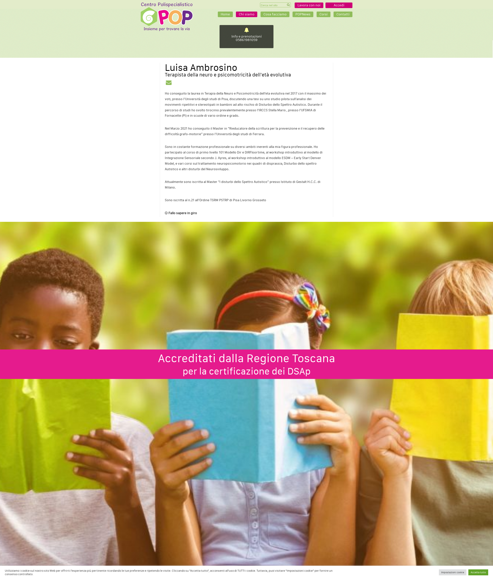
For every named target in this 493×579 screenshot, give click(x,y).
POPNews (302, 14)
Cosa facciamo (275, 14)
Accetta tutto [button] (478, 572)
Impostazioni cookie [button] (452, 572)
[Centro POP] (167, 17)
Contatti (343, 14)
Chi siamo (246, 14)
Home (225, 14)
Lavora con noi (309, 5)
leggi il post (246, 36)
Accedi (339, 5)
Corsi (323, 14)
